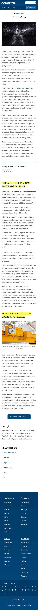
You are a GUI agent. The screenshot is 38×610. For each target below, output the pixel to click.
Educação (24, 509)
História (23, 521)
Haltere (6, 458)
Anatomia (7, 502)
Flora (6, 521)
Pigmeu (7, 463)
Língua (6, 554)
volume (4, 363)
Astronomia (8, 506)
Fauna (6, 513)
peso (32, 358)
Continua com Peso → (19, 417)
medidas (27, 88)
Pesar (6, 478)
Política (23, 561)
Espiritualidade (26, 554)
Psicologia (24, 565)
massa (4, 147)
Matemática (12, 8)
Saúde (23, 568)
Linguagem (8, 557)
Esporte (23, 557)
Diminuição (8, 468)
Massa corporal (10, 452)
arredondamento (8, 382)
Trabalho (24, 576)
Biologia (7, 509)
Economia (24, 550)
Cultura (7, 538)
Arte (5, 546)
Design (6, 550)
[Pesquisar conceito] (35, 3)
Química (7, 532)
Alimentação (25, 542)
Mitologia (7, 561)
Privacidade (22, 600)
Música (6, 565)
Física (6, 8)
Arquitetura (8, 542)
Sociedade (25, 538)
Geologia (7, 524)
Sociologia (24, 524)
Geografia (24, 517)
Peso (6, 473)
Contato (14, 600)
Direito (23, 506)
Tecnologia (24, 572)
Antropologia (25, 502)
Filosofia (23, 513)
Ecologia (24, 546)
